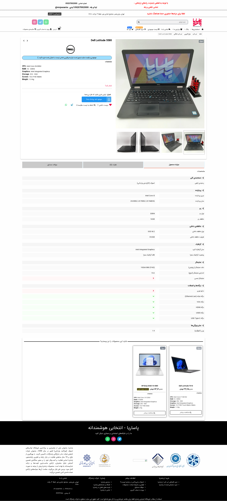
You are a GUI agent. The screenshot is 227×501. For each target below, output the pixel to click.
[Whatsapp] (46, 22)
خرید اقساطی (139, 29)
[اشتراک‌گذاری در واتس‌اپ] (65, 105)
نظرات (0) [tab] (113, 164)
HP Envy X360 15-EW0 (149, 386)
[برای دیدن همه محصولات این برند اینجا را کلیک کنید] (70, 49)
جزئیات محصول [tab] (174, 164)
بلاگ (187, 29)
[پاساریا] (197, 22)
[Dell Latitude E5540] (27, 41)
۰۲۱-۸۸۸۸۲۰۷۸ (58, 489)
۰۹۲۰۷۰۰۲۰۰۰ (68, 489)
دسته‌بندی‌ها (196, 29)
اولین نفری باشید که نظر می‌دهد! (95, 94)
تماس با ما (165, 29)
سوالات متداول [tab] (52, 164)
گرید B (129, 29)
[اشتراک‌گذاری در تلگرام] (71, 105)
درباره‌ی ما (177, 29)
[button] (54, 13)
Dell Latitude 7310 (186, 386)
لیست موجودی (153, 29)
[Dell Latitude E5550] (24, 41)
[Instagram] (34, 22)
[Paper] (40, 22)
